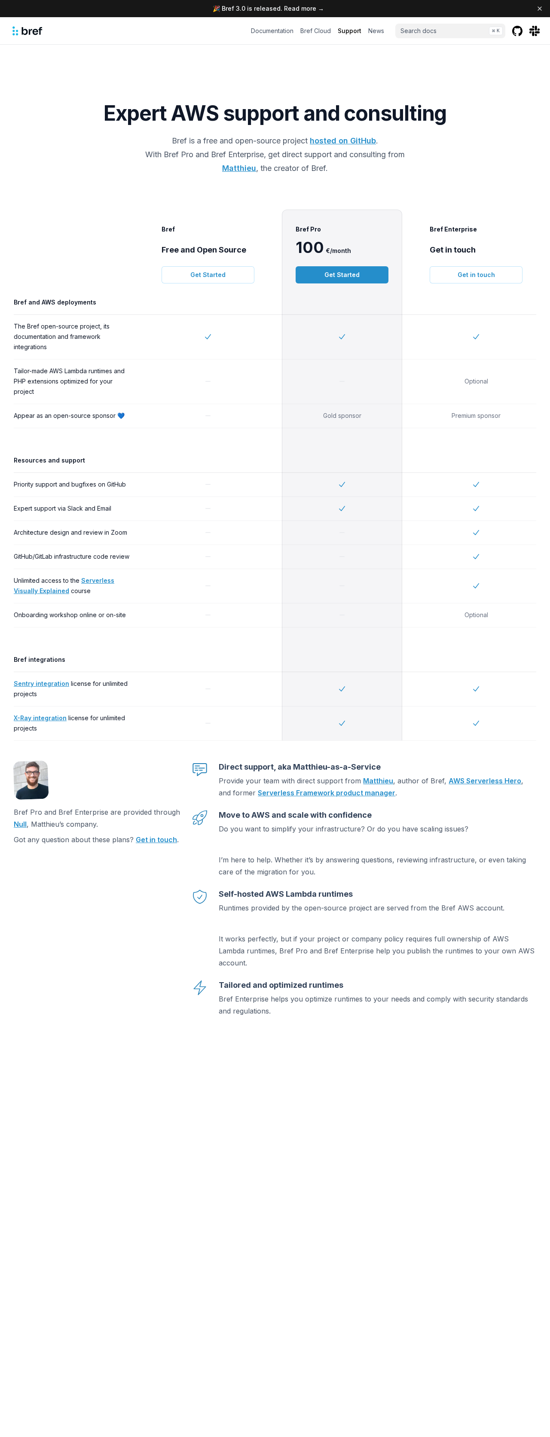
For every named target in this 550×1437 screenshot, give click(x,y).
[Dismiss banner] (540, 8)
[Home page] (27, 31)
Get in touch (476, 274)
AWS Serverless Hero (485, 780)
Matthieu (239, 168)
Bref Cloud (315, 30)
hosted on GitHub (343, 140)
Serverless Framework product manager (326, 793)
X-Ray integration (40, 718)
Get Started (208, 274)
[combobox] (450, 31)
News (376, 30)
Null (20, 824)
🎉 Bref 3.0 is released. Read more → (268, 8)
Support (349, 30)
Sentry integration (41, 683)
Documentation (272, 30)
